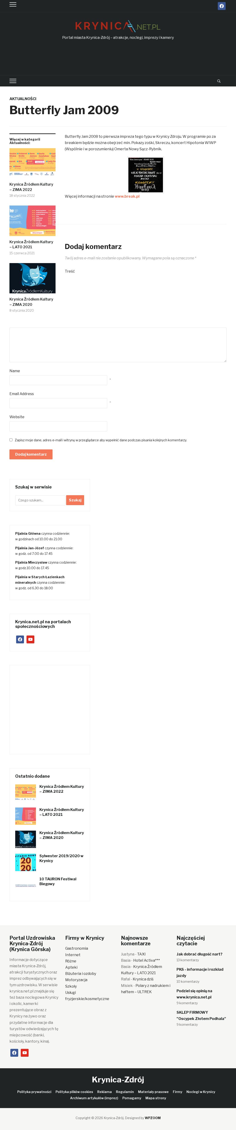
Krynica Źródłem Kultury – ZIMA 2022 (31, 187)
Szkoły (71, 986)
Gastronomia (76, 948)
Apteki (71, 967)
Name (14, 371)
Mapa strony (155, 1098)
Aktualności (22, 99)
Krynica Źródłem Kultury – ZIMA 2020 (31, 302)
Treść (70, 271)
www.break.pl (127, 196)
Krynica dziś (143, 979)
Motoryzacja (76, 980)
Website (16, 417)
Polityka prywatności (34, 1092)
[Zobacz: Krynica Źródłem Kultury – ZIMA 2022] (32, 165)
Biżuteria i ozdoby (80, 973)
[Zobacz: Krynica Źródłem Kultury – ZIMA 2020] (32, 280)
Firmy (177, 1092)
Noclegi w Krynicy (200, 1092)
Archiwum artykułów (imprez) (94, 1098)
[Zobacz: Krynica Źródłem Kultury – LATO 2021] (32, 223)
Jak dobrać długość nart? (199, 954)
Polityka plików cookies (74, 1092)
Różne (70, 961)
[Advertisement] (118, 58)
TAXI (141, 954)
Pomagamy (131, 1098)
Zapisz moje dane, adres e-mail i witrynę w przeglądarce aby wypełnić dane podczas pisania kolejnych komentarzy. (101, 440)
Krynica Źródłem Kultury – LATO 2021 (61, 812)
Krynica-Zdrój (118, 1079)
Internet (72, 955)
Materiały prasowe (153, 1092)
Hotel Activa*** (146, 960)
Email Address (21, 394)
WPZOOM (153, 1118)
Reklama (104, 1092)
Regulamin (125, 1092)
